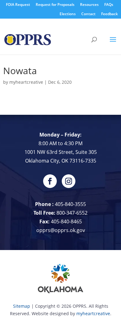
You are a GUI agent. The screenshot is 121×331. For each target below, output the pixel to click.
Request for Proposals (55, 4)
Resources (89, 4)
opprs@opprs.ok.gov (60, 230)
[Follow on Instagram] (68, 181)
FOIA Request (18, 4)
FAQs (108, 4)
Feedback (109, 13)
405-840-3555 (70, 204)
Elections (68, 13)
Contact (88, 13)
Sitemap (21, 306)
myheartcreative (26, 82)
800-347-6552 (71, 212)
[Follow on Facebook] (50, 181)
